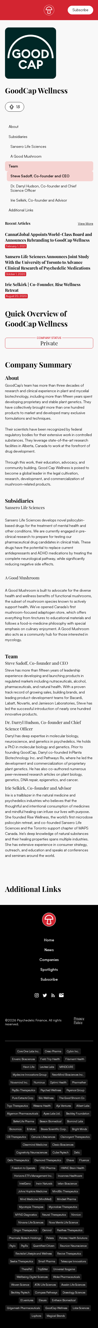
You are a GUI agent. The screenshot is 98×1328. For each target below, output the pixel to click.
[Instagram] (36, 995)
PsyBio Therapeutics (23, 1090)
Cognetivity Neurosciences (31, 1152)
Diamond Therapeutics (47, 1160)
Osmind (47, 1230)
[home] (49, 10)
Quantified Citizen (43, 1245)
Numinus (39, 1082)
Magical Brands (56, 1315)
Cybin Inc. (73, 1051)
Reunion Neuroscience (73, 1245)
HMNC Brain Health (72, 1168)
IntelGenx (25, 1183)
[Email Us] (61, 995)
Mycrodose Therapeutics (63, 1207)
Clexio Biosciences (62, 1144)
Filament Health (74, 1059)
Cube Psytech (61, 1152)
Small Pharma (47, 1261)
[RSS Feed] (53, 995)
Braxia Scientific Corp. (54, 1129)
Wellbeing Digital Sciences (32, 1277)
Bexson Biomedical (51, 1121)
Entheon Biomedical (64, 1300)
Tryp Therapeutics (17, 1105)
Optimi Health (58, 1082)
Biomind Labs (75, 1121)
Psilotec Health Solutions (73, 1238)
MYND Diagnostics (26, 1214)
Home (49, 940)
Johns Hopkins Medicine (32, 1191)
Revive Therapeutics (69, 1253)
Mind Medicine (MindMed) (36, 1199)
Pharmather (79, 1082)
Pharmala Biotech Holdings (25, 1238)
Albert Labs (82, 1105)
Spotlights (49, 969)
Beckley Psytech (20, 1292)
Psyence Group (75, 1090)
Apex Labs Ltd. (52, 1113)
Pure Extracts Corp (22, 1098)
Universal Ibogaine (64, 1269)
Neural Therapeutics (54, 1214)
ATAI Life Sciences (45, 1284)
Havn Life (28, 1067)
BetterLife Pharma (23, 1121)
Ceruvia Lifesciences (43, 1137)
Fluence (84, 1160)
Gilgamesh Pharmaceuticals (23, 1308)
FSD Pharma (48, 1168)
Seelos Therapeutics (21, 1261)
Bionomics (15, 1129)
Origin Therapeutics (25, 1230)
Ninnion (76, 1214)
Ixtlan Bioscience (67, 1183)
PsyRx (24, 1245)
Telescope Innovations (73, 1261)
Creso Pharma (53, 1051)
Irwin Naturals (44, 1183)
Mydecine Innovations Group (29, 1074)
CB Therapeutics (16, 1137)
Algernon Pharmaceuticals (22, 1113)
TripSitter (43, 1269)
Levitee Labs (47, 1067)
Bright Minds (79, 1129)
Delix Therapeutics (18, 1160)
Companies (49, 960)
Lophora (36, 1315)
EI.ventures (27, 1300)
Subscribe (80, 10)
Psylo (12, 1245)
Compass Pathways (46, 1292)
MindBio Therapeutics (65, 1191)
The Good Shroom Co (71, 1098)
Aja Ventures (63, 1105)
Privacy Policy (79, 1020)
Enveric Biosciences (23, 1059)
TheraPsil (26, 1269)
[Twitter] (45, 995)
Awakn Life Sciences (73, 1284)
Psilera (50, 1238)
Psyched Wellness (51, 1090)
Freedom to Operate (23, 1168)
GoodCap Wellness (56, 1308)
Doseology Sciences (74, 1292)
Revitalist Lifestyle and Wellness (33, 1253)
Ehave (70, 1160)
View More (85, 223)
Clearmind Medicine (35, 1144)
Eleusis (42, 1300)
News (49, 950)
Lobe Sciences (81, 1308)
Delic (77, 1152)
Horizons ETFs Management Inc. (33, 1175)
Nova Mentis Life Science (63, 1222)
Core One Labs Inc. (28, 1051)
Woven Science (20, 1284)
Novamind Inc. (19, 1082)
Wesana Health (42, 1105)
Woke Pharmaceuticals (66, 1277)
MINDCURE (66, 1067)
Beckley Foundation (77, 1113)
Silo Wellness (46, 1098)
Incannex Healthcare (70, 1175)
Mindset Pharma (66, 1199)
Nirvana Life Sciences (30, 1222)
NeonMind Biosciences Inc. (68, 1074)
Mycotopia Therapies (31, 1207)
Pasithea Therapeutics (69, 1230)
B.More (31, 1129)
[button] (7, 10)
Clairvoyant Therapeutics (75, 1137)
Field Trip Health (50, 1059)
